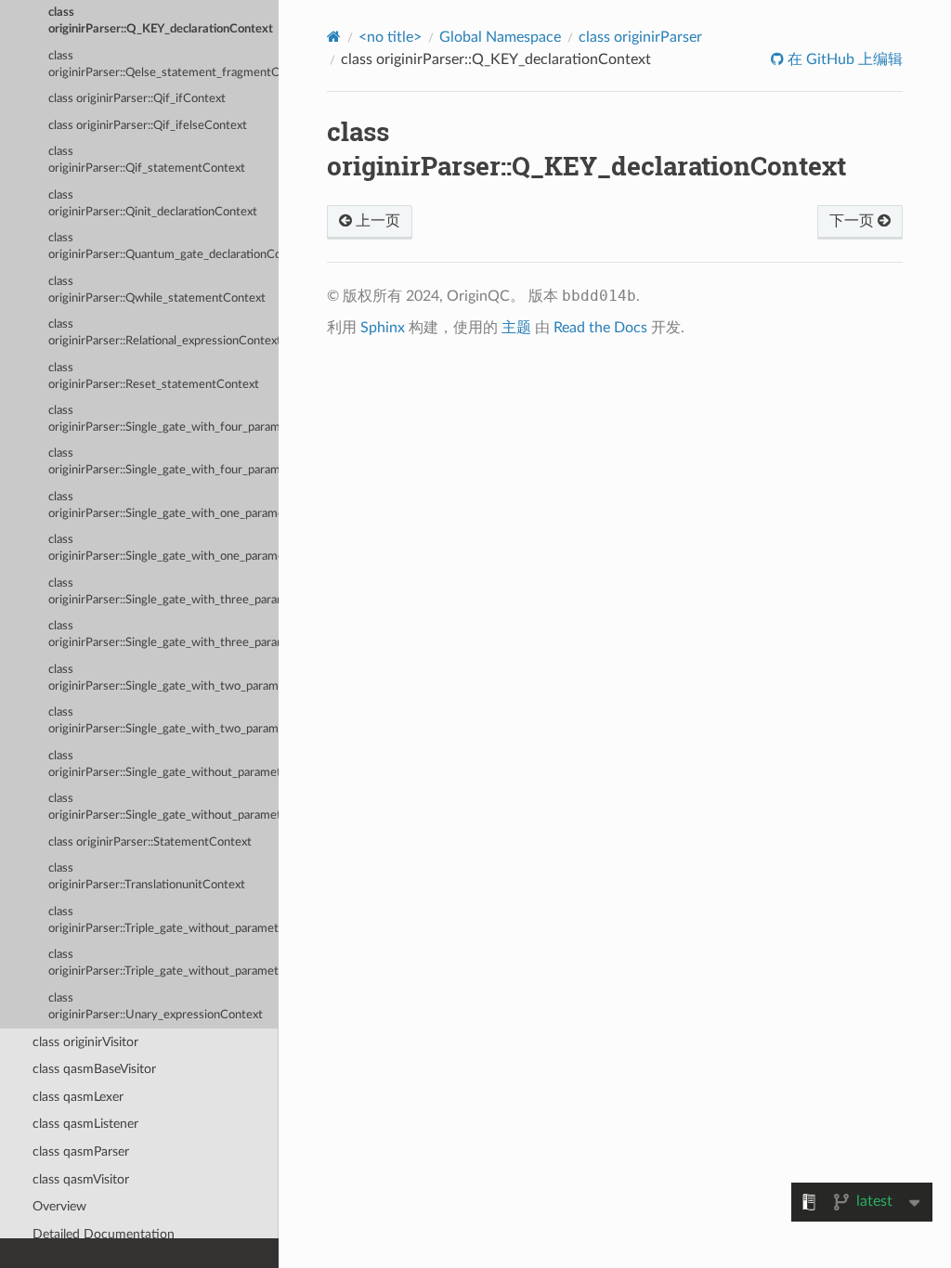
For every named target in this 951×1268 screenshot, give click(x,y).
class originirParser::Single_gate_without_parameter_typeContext (163, 807)
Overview (59, 1206)
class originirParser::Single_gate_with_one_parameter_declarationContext (163, 505)
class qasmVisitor (81, 1179)
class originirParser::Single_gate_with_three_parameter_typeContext (163, 634)
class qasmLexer (78, 1097)
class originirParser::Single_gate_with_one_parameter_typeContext (163, 548)
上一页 (376, 220)
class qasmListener (85, 1124)
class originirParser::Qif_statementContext (146, 160)
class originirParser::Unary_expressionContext (155, 1006)
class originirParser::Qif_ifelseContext (147, 126)
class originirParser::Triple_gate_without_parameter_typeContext (163, 963)
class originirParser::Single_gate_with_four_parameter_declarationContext (163, 419)
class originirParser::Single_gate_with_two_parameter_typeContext (163, 720)
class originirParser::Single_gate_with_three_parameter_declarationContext (163, 591)
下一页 (853, 220)
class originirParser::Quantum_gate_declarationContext (163, 246)
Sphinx (382, 327)
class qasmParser (81, 1151)
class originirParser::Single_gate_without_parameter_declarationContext (163, 764)
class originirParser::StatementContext (150, 842)
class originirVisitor (85, 1042)
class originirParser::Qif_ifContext (137, 99)
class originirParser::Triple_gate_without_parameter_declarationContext (163, 920)
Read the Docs (600, 327)
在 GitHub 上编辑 (843, 59)
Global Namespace (500, 37)
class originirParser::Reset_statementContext (153, 376)
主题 (516, 327)
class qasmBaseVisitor (94, 1069)
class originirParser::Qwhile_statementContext (157, 290)
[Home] (334, 37)
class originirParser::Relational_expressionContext (163, 332)
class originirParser (640, 37)
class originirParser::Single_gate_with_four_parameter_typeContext (163, 461)
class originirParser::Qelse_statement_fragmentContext (163, 64)
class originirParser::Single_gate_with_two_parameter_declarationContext (163, 678)
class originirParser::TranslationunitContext (146, 876)
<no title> (390, 37)
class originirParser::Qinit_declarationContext (152, 203)
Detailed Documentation (104, 1234)
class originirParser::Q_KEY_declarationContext (160, 20)
